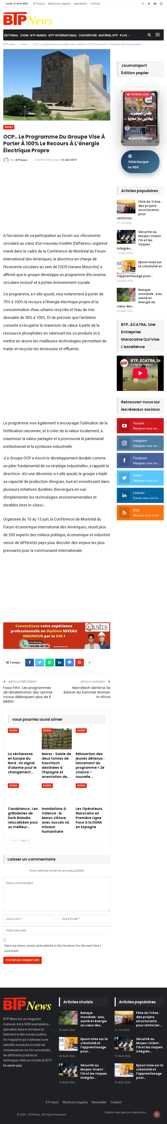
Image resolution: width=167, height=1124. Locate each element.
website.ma (139, 1112)
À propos (39, 3)
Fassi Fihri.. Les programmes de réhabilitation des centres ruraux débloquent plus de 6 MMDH (28, 694)
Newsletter (80, 3)
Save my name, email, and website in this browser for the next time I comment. (52, 948)
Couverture (88, 35)
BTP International (62, 35)
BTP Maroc (38, 35)
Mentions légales (59, 3)
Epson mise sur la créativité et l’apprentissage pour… (94, 1045)
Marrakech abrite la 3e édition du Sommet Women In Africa (86, 692)
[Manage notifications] (156, 1114)
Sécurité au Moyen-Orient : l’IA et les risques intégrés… (139, 240)
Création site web (115, 1112)
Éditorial (11, 35)
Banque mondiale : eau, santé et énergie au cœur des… (140, 298)
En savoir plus (12, 1065)
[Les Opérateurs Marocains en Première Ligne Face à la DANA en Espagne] (91, 793)
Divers (9, 127)
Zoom (24, 35)
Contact (95, 3)
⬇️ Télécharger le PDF (138, 161)
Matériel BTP (108, 35)
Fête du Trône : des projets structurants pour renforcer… (139, 209)
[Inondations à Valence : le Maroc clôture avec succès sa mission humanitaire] (57, 793)
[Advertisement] (56, 199)
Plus (123, 35)
